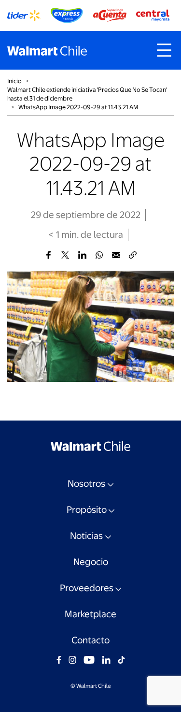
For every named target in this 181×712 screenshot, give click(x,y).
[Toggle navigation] (164, 50)
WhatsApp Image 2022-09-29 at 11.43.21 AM (78, 107)
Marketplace (90, 614)
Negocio (90, 561)
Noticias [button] (86, 535)
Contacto (90, 640)
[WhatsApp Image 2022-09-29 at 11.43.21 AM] (48, 255)
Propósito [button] (87, 509)
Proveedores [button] (86, 588)
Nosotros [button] (86, 483)
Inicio (14, 81)
